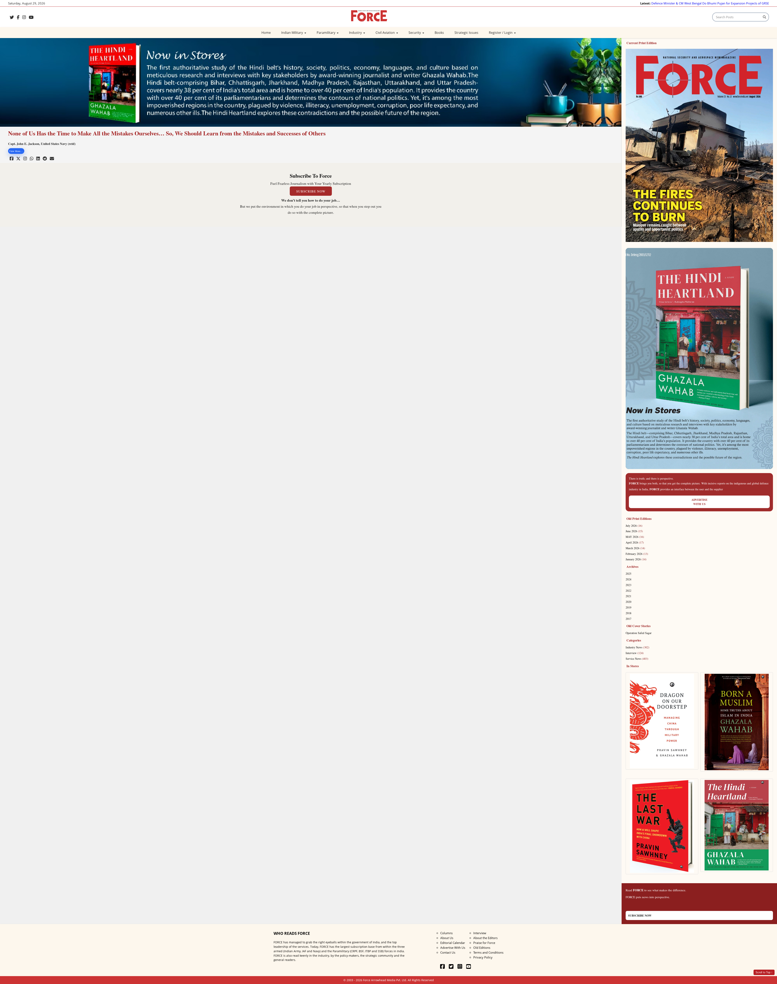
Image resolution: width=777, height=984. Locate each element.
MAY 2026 (635, 537)
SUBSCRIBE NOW (310, 191)
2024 (628, 579)
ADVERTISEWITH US (699, 502)
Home (266, 32)
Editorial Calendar (452, 943)
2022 (628, 591)
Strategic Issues (466, 32)
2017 (628, 619)
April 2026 (635, 542)
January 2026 (636, 559)
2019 (628, 607)
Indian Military (292, 32)
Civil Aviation (386, 32)
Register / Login (501, 32)
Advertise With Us (452, 948)
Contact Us (447, 952)
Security (415, 32)
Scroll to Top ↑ (764, 972)
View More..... (16, 151)
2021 (628, 596)
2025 (628, 574)
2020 (628, 602)
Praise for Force (484, 943)
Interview (635, 653)
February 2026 (637, 554)
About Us (446, 938)
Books (439, 32)
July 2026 (634, 526)
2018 (628, 613)
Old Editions (481, 948)
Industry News (637, 647)
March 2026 (635, 548)
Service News (637, 659)
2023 (628, 585)
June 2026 (634, 531)
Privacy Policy (483, 957)
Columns (446, 933)
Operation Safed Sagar (639, 633)
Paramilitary (326, 32)
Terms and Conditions (488, 952)
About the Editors (485, 938)
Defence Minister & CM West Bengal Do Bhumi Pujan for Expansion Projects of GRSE (710, 3)
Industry (356, 32)
